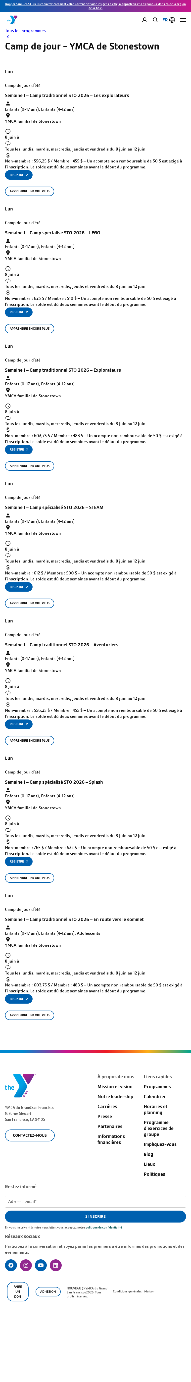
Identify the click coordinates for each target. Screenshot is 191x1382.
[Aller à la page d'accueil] (12, 20)
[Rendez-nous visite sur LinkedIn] (56, 1265)
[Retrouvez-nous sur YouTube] (41, 1265)
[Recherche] (154, 20)
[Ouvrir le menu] (183, 20)
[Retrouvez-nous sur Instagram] (26, 1265)
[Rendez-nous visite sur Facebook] (11, 1265)
